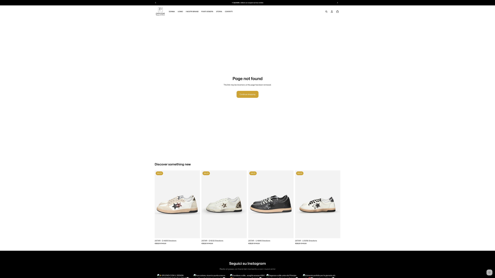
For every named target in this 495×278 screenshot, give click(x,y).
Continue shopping (247, 94)
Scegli (338, 234)
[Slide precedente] (158, 204)
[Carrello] (337, 11)
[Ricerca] (326, 11)
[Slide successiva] (196, 204)
